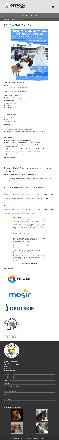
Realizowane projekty (10, 391)
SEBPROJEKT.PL (45, 438)
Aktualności (8, 383)
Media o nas (7, 399)
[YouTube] (15, 337)
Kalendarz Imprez (9, 389)
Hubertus (7, 394)
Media (6, 402)
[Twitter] (8, 337)
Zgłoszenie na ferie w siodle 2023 (12, 160)
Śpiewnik (6, 397)
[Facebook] (5, 337)
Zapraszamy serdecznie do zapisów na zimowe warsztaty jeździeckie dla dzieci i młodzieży (28, 251)
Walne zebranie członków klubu (21, 233)
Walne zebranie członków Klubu (21, 245)
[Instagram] (12, 337)
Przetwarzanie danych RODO (12, 405)
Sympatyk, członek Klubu (11, 386)
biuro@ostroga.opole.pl (11, 370)
